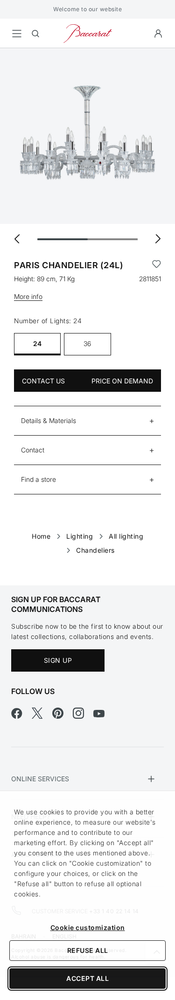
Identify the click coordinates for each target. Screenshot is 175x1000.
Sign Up (58, 660)
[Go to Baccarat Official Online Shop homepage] (87, 33)
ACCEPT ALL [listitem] (87, 978)
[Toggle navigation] (16, 33)
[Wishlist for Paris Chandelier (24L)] (156, 265)
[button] (158, 33)
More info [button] (28, 296)
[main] (87, 302)
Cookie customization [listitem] (87, 927)
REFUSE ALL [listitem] (87, 950)
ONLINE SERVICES (40, 779)
